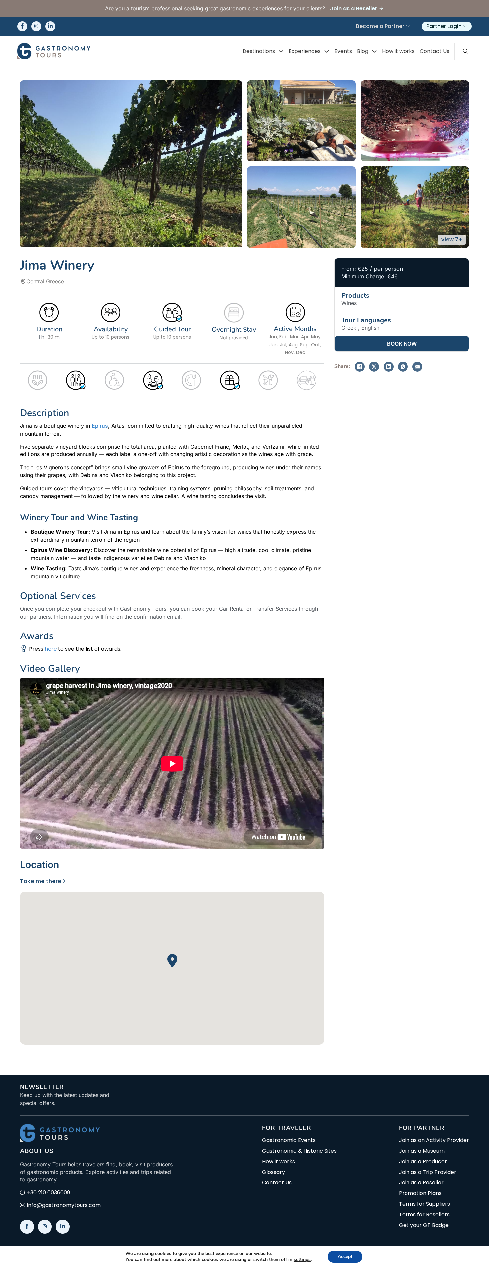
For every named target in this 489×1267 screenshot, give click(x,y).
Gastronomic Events (289, 1140)
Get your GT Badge (424, 1225)
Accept (345, 1256)
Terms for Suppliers (424, 1204)
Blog (362, 51)
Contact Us (434, 51)
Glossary (273, 1172)
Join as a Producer (423, 1161)
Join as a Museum (422, 1151)
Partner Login (444, 26)
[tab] (42, 865)
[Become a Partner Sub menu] (408, 26)
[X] (374, 367)
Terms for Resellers (424, 1214)
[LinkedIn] (389, 367)
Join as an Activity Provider (434, 1140)
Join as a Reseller (421, 1182)
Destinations (259, 51)
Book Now (402, 343)
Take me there (40, 881)
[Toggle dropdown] (281, 51)
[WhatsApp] (403, 367)
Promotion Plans (420, 1193)
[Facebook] (360, 367)
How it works (398, 51)
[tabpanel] (172, 961)
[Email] (417, 367)
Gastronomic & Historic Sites (299, 1151)
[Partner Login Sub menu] (465, 26)
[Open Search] (466, 51)
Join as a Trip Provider (427, 1172)
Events (343, 51)
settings (302, 1260)
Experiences (305, 51)
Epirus (100, 425)
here (51, 649)
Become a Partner (380, 26)
